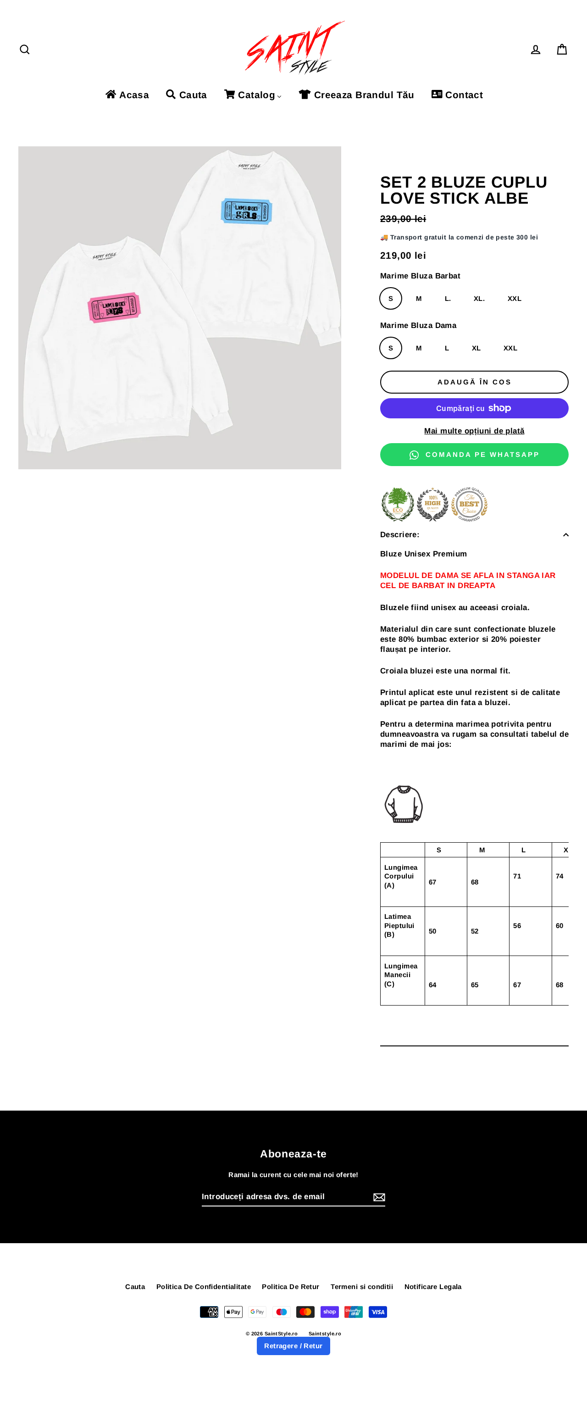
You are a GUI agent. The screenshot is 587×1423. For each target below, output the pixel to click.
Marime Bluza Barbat (420, 276)
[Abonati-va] (378, 1197)
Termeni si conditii (362, 1286)
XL (476, 348)
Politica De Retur (290, 1286)
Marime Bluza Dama (418, 325)
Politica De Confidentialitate (203, 1286)
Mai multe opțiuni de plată (474, 431)
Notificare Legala (433, 1286)
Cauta (135, 1286)
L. (448, 298)
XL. (479, 298)
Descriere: (400, 534)
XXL (514, 298)
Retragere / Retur (293, 1346)
